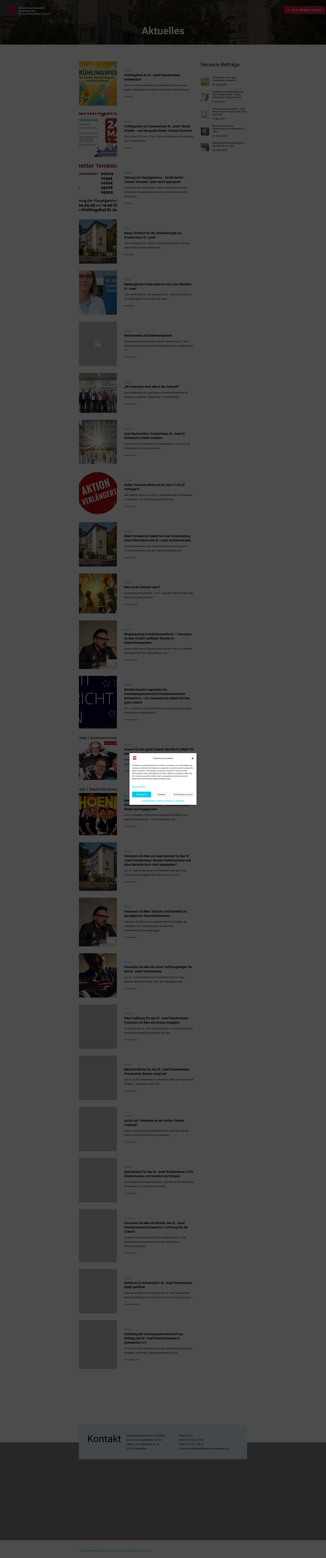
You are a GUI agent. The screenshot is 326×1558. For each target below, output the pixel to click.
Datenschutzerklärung (165, 800)
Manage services (138, 786)
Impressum (179, 800)
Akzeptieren (141, 794)
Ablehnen (162, 794)
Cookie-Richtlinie (148, 800)
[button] (192, 758)
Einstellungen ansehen (183, 794)
